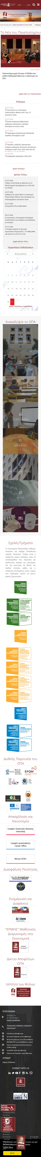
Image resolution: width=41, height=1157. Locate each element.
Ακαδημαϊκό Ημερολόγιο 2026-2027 (19, 156)
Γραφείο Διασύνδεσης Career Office (20, 844)
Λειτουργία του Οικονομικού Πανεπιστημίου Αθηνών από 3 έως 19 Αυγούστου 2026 (18, 112)
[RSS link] (27, 1073)
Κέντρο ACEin (20, 858)
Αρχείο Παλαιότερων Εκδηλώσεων (20, 306)
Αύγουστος (20, 253)
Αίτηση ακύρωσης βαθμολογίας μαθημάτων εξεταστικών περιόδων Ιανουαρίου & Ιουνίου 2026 (17, 123)
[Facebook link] (20, 1073)
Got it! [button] (12, 1153)
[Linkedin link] (10, 1073)
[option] (20, 60)
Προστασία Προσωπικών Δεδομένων (7, 1119)
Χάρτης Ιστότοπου (9, 1062)
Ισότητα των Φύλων (20, 984)
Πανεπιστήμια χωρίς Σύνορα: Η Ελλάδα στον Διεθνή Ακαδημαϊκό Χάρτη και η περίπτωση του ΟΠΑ (20, 76)
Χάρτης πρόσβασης (13, 1020)
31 (12, 302)
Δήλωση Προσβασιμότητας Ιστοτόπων (9, 1112)
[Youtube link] (17, 1073)
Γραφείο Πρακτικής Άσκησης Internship (21, 830)
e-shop (28, 5)
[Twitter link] (13, 1073)
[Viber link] (31, 1074)
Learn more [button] (8, 1147)
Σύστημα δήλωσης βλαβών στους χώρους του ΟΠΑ (8, 1144)
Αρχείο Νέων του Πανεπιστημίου (30, 94)
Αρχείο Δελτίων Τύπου (20, 241)
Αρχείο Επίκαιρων (19, 169)
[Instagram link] (24, 1073)
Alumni (19, 5)
